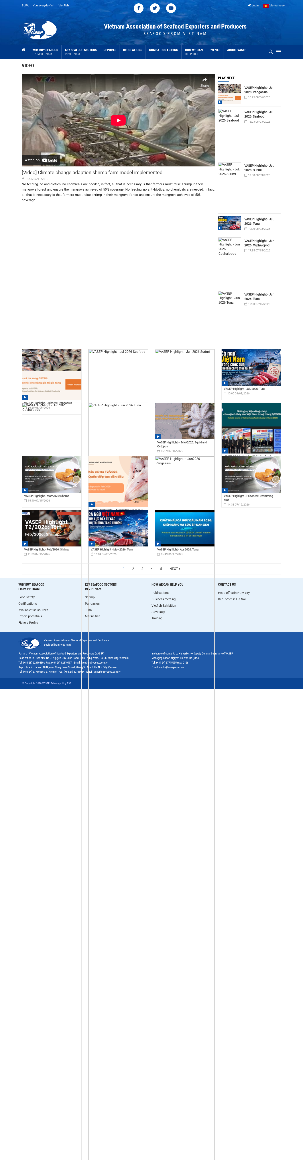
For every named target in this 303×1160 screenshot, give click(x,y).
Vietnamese (277, 5)
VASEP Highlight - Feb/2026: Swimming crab (248, 498)
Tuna (88, 610)
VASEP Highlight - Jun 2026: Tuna (259, 297)
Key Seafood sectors (81, 52)
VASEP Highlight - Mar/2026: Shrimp (46, 496)
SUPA (25, 5)
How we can (194, 52)
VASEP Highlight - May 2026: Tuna (112, 549)
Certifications (27, 603)
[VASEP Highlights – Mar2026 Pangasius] (118, 481)
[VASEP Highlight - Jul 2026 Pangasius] (51, 374)
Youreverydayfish (43, 5)
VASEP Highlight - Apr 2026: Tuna (178, 549)
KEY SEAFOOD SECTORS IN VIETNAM (101, 587)
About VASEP (236, 50)
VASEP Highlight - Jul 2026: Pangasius (258, 90)
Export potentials (30, 616)
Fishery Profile (28, 622)
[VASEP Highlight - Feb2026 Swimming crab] (251, 474)
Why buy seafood (45, 52)
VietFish (64, 5)
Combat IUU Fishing (163, 50)
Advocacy (158, 612)
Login (255, 5)
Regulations (132, 50)
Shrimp (90, 597)
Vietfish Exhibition (164, 605)
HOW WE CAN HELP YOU (167, 585)
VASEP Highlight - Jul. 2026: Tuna (259, 221)
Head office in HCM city (234, 592)
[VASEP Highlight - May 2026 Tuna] (118, 528)
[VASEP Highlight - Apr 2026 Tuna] (184, 528)
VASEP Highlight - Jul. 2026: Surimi (259, 168)
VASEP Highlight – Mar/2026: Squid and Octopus (182, 444)
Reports (110, 50)
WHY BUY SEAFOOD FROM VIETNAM (31, 587)
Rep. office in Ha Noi (232, 599)
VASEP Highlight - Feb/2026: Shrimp (46, 549)
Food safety (26, 597)
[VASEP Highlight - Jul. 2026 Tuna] (251, 367)
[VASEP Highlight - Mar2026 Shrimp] (51, 474)
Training (157, 618)
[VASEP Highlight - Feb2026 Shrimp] (51, 528)
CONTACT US (227, 585)
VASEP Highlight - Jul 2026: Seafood (258, 114)
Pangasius (92, 603)
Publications (160, 592)
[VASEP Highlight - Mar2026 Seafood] (251, 428)
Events (215, 50)
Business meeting (164, 599)
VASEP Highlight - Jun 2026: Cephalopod (259, 243)
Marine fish (92, 616)
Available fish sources (33, 610)
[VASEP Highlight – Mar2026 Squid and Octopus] (184, 421)
